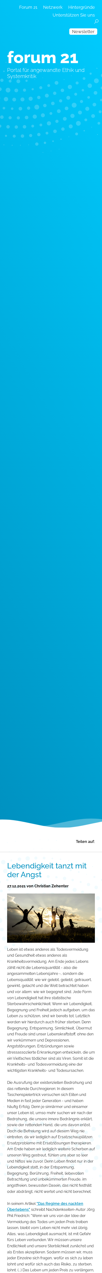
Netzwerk (53, 7)
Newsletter (83, 31)
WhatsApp (69, 848)
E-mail (61, 848)
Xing (77, 848)
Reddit (92, 848)
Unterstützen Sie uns (74, 15)
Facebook (39, 848)
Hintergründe (81, 7)
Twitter (46, 848)
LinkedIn (54, 848)
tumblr (84, 848)
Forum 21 (28, 7)
